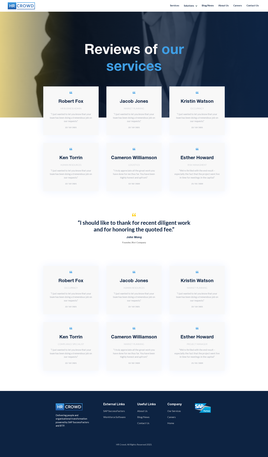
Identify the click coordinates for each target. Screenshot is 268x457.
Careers (237, 5)
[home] (21, 5)
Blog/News (208, 5)
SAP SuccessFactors (114, 410)
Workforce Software (114, 416)
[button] (191, 6)
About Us (223, 5)
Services (174, 5)
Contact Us (252, 5)
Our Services (174, 410)
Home (170, 423)
